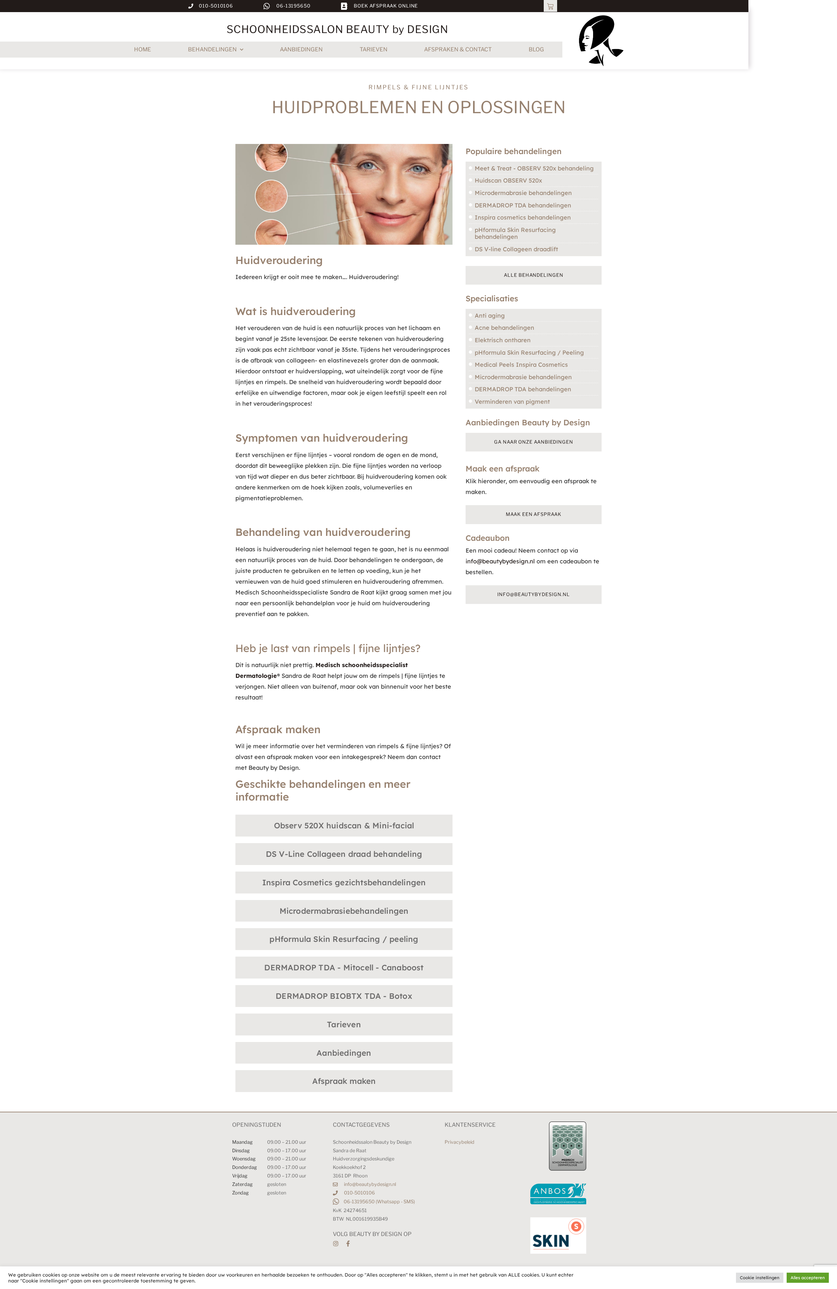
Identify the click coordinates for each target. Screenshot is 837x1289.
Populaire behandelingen (514, 151)
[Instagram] (336, 1243)
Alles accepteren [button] (808, 1277)
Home (142, 49)
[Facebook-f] (348, 1243)
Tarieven (373, 49)
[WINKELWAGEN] (550, 6)
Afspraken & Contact (458, 49)
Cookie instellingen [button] (759, 1277)
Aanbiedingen (301, 49)
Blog (536, 49)
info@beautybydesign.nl (500, 561)
